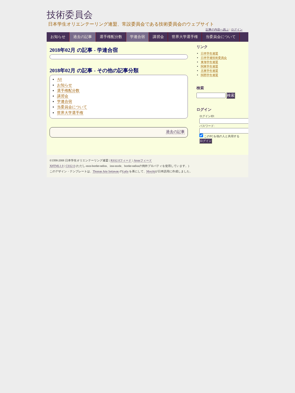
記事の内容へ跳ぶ (217, 29)
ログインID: (207, 116)
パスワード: (207, 125)
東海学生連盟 (209, 62)
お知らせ (57, 37)
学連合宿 (137, 37)
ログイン (237, 29)
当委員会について (221, 37)
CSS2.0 (70, 165)
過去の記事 (82, 37)
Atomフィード (143, 160)
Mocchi (150, 171)
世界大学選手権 (185, 37)
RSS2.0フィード (121, 160)
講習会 (158, 37)
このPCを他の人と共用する (221, 136)
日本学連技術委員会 (214, 57)
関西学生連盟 (209, 75)
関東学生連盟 (209, 66)
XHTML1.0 (56, 165)
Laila (125, 171)
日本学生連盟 (209, 53)
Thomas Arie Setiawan (106, 171)
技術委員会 (70, 14)
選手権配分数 (111, 37)
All (59, 79)
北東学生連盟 (209, 70)
